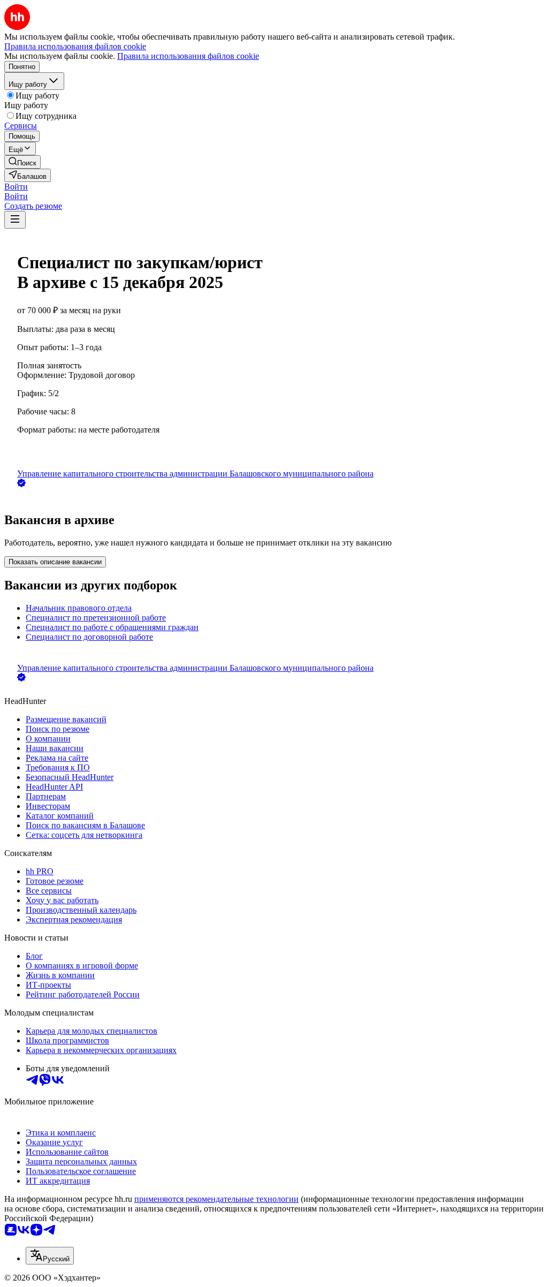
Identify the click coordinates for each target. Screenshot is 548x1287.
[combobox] (50, 1256)
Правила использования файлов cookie (188, 55)
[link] (22, 162)
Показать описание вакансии (55, 562)
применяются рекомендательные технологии (216, 1198)
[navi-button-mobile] (15, 220)
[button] (16, 186)
